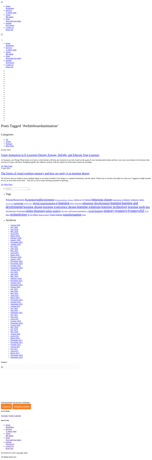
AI (83, 200)
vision (84, 215)
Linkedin (17, 416)
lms (147, 206)
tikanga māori (44, 215)
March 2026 (15, 236)
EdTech (72, 203)
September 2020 (16, 323)
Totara (52, 214)
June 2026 (14, 229)
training (59, 214)
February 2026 (15, 238)
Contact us (6, 407)
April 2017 (14, 351)
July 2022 (14, 308)
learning (115, 203)
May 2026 (14, 232)
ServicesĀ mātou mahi (11, 11)
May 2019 (14, 332)
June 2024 (14, 274)
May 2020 (14, 327)
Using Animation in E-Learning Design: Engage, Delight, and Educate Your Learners (50, 154)
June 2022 (14, 310)
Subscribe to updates (21, 407)
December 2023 (16, 281)
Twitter (11, 416)
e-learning (62, 203)
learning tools (136, 207)
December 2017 (16, 340)
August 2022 (15, 306)
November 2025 (16, 242)
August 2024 (15, 270)
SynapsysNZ (136, 211)
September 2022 (16, 304)
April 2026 (14, 234)
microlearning (11, 211)
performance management (77, 211)
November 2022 (16, 300)
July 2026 (14, 227)
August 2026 (15, 225)
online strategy (53, 211)
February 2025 (15, 257)
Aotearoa (87, 200)
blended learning (117, 200)
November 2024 (16, 264)
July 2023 (14, 289)
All (7, 139)
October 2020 (15, 321)
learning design (32, 207)
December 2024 (16, 261)
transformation (72, 214)
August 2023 (15, 287)
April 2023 (14, 296)
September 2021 (16, 313)
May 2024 (14, 276)
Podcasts (9, 144)
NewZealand (21, 211)
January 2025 (15, 259)
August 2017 (15, 347)
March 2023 (15, 298)
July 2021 (14, 315)
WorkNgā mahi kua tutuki (13, 20)
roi (87, 211)
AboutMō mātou (9, 16)
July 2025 (14, 246)
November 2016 (16, 355)
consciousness (9, 203)
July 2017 (14, 349)
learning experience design (59, 207)
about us (77, 200)
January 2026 (15, 240)
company (126, 200)
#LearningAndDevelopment (39, 199)
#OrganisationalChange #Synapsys (64, 200)
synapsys (120, 211)
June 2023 (14, 291)
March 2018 (15, 338)
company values (137, 200)
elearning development (96, 203)
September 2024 (16, 268)
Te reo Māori (32, 215)
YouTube (4, 416)
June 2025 (14, 249)
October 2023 (15, 283)
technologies (18, 214)
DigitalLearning (28, 203)
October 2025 (15, 244)
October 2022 (15, 302)
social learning (95, 211)
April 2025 (14, 253)
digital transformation (44, 203)
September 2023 (16, 285)
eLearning (78, 203)
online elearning (35, 210)
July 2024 (14, 272)
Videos (8, 142)
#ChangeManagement (15, 200)
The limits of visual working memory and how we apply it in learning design (45, 173)
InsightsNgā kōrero (10, 24)
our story (64, 211)
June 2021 (14, 317)
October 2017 (15, 345)
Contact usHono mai (10, 29)
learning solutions (89, 207)
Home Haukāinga (10, 7)
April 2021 (14, 319)
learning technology (114, 207)
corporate (18, 203)
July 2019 (14, 330)
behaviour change (102, 199)
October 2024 (15, 266)
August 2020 (15, 325)
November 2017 (16, 342)
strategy (109, 211)
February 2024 (15, 278)
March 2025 (15, 255)
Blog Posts (10, 146)
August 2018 (15, 334)
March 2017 (15, 353)
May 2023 (14, 293)
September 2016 (16, 357)
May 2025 (14, 251)
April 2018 (14, 336)
